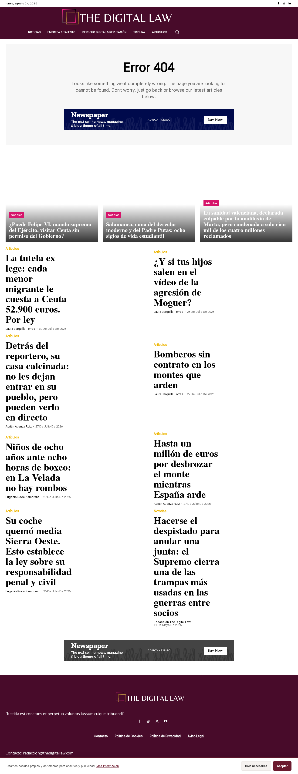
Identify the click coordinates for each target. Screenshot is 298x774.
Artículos (211, 203)
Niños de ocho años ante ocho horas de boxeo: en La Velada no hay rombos (38, 466)
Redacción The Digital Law (172, 622)
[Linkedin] (289, 3)
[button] (177, 32)
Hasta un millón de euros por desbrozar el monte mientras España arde (186, 468)
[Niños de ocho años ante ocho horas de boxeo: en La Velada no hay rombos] (109, 466)
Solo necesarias (256, 766)
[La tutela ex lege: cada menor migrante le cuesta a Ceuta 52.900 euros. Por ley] (109, 281)
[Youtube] (166, 721)
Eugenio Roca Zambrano (23, 497)
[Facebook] (278, 3)
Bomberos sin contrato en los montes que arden (184, 369)
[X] (157, 721)
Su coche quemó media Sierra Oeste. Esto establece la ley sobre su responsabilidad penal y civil (39, 551)
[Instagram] (284, 3)
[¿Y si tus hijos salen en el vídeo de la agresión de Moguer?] (257, 281)
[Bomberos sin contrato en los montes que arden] (257, 369)
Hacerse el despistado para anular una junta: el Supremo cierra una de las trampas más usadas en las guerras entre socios (187, 566)
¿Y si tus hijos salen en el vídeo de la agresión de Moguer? (183, 281)
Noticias (16, 215)
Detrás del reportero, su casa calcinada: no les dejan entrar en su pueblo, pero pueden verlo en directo (37, 381)
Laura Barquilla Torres (20, 328)
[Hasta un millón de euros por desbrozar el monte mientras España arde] (257, 466)
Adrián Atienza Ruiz (19, 426)
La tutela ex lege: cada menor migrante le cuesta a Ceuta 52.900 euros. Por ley (36, 288)
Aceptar (282, 766)
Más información (107, 766)
